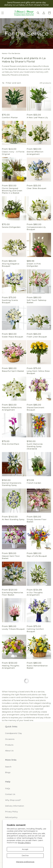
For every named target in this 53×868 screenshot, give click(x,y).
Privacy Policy (24, 842)
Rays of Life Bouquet (37, 556)
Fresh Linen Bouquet (37, 337)
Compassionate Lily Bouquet (36, 228)
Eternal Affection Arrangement (35, 153)
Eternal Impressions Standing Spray (11, 484)
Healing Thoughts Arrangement (10, 666)
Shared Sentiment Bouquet (35, 408)
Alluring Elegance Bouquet (10, 265)
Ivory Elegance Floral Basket (37, 703)
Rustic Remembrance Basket (37, 666)
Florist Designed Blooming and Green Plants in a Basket (12, 190)
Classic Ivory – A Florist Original (13, 153)
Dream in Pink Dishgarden (34, 265)
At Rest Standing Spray (13, 519)
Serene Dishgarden (11, 227)
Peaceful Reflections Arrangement (12, 408)
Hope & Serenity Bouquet (9, 740)
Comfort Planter (10, 117)
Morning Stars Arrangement (9, 703)
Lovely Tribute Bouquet (13, 629)
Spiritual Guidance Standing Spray (36, 813)
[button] (38, 13)
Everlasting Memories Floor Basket (12, 593)
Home (4, 53)
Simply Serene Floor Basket (36, 520)
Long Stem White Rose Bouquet (13, 776)
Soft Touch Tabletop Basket (36, 301)
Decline (25, 855)
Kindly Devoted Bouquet (39, 775)
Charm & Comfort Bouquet (35, 740)
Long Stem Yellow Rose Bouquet (38, 372)
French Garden (34, 483)
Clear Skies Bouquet (36, 188)
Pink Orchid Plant (10, 444)
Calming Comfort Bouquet (35, 630)
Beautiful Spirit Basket (13, 371)
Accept (25, 849)
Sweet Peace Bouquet (12, 337)
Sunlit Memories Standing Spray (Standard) (35, 446)
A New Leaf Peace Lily (37, 117)
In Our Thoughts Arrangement (35, 593)
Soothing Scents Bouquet (10, 301)
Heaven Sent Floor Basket (11, 557)
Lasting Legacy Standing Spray (14, 813)
